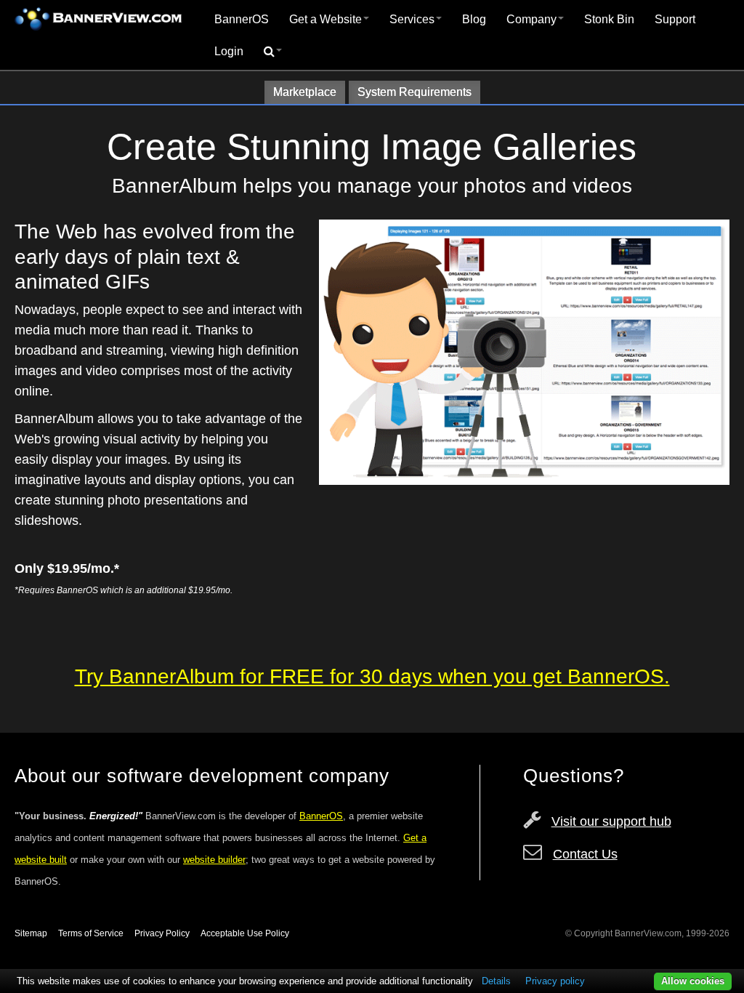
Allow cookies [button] (692, 981)
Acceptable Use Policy (245, 933)
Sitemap (31, 933)
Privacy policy (555, 981)
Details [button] (496, 981)
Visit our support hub (611, 821)
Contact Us (585, 854)
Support (675, 19)
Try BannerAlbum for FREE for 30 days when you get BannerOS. (372, 676)
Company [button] (531, 19)
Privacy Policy (162, 933)
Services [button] (411, 19)
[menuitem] (241, 20)
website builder (214, 859)
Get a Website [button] (325, 19)
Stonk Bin (609, 19)
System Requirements (414, 92)
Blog (474, 19)
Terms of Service (91, 933)
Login (228, 51)
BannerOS (241, 19)
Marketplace (304, 92)
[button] (273, 52)
